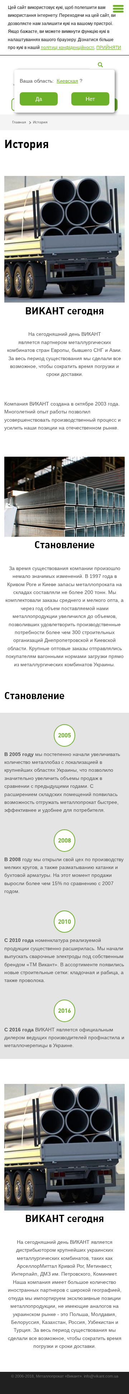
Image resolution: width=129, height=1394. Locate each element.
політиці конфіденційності (67, 47)
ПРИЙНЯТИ (108, 47)
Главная (19, 122)
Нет (90, 99)
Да (38, 99)
